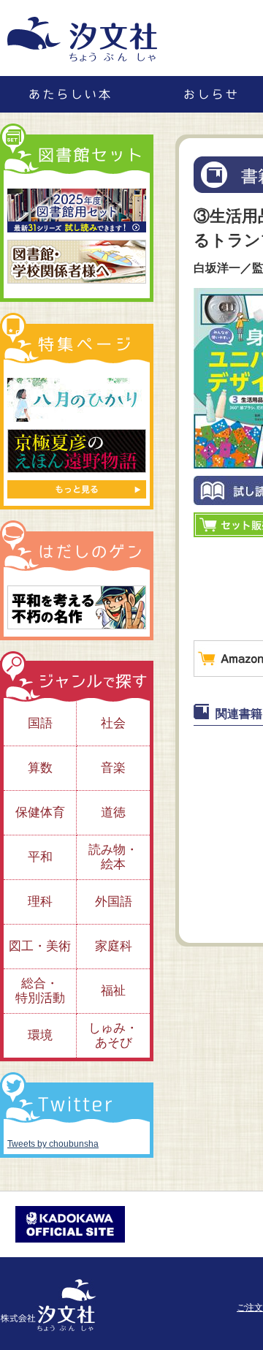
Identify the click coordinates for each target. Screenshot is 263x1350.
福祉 (113, 991)
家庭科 (113, 946)
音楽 (113, 768)
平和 (40, 857)
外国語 (113, 902)
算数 (40, 768)
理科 (40, 902)
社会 (113, 723)
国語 (40, 723)
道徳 (113, 812)
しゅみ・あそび (113, 1035)
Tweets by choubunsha (53, 1144)
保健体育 (40, 812)
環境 (40, 1035)
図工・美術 (40, 946)
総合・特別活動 (40, 991)
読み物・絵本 (113, 857)
